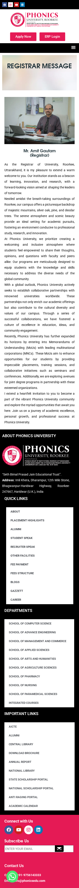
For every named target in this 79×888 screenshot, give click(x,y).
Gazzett (17, 591)
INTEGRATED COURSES (24, 702)
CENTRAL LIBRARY (21, 744)
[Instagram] (10, 4)
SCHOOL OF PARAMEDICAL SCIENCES (33, 694)
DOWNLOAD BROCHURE (24, 753)
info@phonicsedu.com (29, 880)
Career (16, 599)
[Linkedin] (22, 4)
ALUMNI (14, 735)
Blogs (15, 582)
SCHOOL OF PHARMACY (24, 676)
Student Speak (21, 538)
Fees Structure (22, 573)
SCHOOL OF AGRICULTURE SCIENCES (33, 667)
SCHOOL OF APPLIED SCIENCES (29, 650)
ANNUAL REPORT (20, 762)
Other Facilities (23, 555)
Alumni (16, 529)
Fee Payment (20, 564)
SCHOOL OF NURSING (23, 685)
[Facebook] (4, 4)
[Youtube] (16, 4)
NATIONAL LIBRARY (22, 770)
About (15, 511)
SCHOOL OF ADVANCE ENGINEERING (32, 632)
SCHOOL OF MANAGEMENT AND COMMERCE (37, 641)
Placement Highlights (27, 520)
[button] (73, 47)
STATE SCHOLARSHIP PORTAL (28, 779)
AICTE (13, 726)
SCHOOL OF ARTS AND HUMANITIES (32, 658)
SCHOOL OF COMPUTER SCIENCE (30, 623)
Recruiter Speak (23, 546)
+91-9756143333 (29, 875)
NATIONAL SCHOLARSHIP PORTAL (31, 788)
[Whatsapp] (12, 876)
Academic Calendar (23, 806)
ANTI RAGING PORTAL (23, 797)
